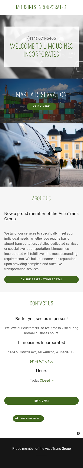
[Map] (41, 425)
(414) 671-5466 (41, 38)
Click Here (41, 106)
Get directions (30, 418)
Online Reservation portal (42, 279)
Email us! (41, 400)
